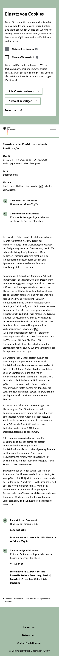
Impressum (29, 627)
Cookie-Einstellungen (29, 643)
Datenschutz (12, 110)
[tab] (24, 49)
